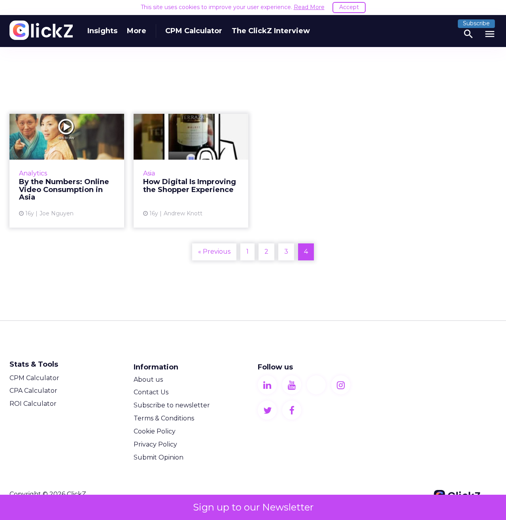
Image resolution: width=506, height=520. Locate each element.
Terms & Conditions (164, 418)
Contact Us (151, 392)
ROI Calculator (33, 403)
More (136, 30)
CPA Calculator (33, 390)
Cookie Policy (155, 431)
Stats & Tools (33, 364)
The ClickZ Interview (271, 30)
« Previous (214, 251)
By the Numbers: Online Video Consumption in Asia (66, 171)
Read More (309, 7)
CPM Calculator (193, 30)
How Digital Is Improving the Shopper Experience (191, 171)
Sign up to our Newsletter (253, 507)
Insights (102, 30)
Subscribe (476, 23)
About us (148, 379)
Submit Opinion (158, 457)
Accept (349, 7)
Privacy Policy (155, 444)
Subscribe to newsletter (172, 405)
